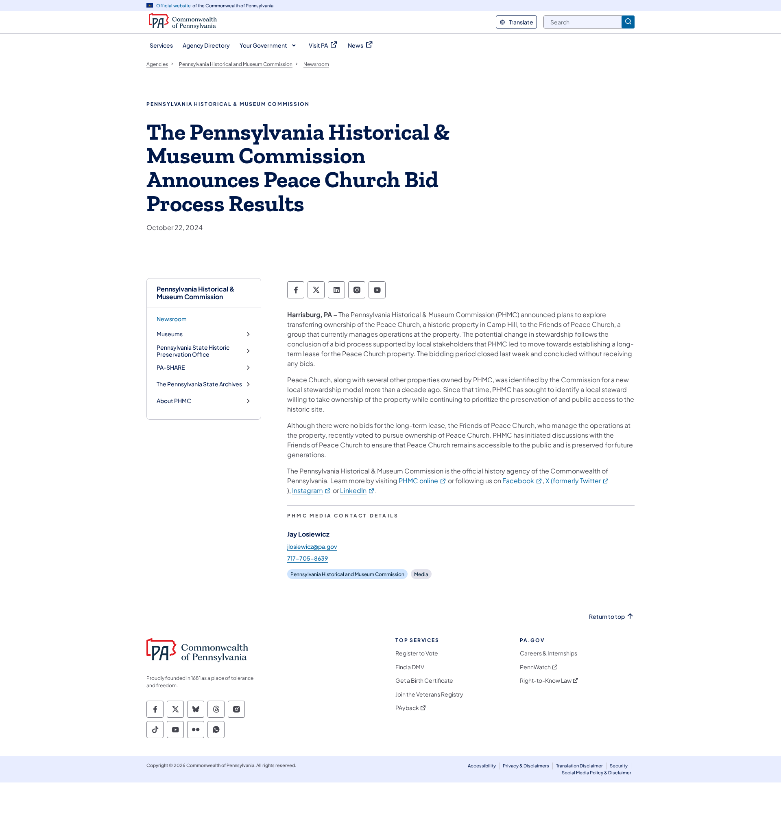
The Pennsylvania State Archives (199, 384)
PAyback (407, 707)
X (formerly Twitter (577, 480)
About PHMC (174, 400)
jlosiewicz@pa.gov (312, 546)
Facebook (522, 480)
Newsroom (172, 318)
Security (619, 765)
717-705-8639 (307, 558)
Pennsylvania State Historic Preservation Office (193, 351)
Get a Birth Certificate (424, 680)
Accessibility (482, 765)
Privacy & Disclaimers (526, 765)
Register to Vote (416, 653)
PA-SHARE (171, 367)
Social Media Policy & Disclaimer (596, 772)
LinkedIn (357, 490)
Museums (170, 334)
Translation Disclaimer (579, 765)
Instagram (312, 490)
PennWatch (535, 667)
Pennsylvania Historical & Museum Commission (196, 292)
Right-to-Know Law (546, 680)
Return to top (607, 616)
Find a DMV (409, 667)
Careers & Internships (548, 653)
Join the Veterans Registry (429, 694)
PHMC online (423, 480)
